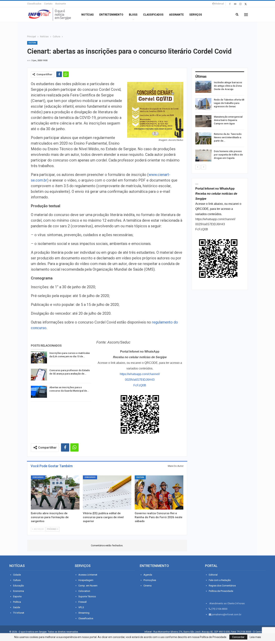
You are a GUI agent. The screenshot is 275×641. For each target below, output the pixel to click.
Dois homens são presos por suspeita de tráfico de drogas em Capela (228, 154)
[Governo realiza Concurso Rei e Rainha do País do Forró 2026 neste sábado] (159, 492)
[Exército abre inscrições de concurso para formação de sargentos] (55, 492)
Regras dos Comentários (222, 585)
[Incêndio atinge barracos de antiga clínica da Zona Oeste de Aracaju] (203, 87)
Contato (48, 3)
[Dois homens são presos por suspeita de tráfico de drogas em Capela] (203, 156)
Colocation (84, 591)
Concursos (38, 477)
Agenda (147, 574)
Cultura (32, 43)
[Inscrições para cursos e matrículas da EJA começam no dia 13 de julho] (39, 357)
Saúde (16, 607)
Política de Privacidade (221, 591)
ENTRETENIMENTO (111, 14)
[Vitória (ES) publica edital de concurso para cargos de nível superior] (107, 492)
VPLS (81, 607)
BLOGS (133, 14)
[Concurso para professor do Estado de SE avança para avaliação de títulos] (39, 375)
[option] (219, 122)
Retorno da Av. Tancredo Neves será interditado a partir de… (228, 137)
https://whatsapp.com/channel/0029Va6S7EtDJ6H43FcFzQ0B (140, 379)
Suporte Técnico (87, 596)
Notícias (87, 14)
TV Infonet (18, 612)
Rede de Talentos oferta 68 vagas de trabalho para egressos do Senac (229, 103)
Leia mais (255, 637)
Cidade (17, 574)
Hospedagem (85, 580)
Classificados (34, 3)
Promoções (149, 580)
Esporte (17, 596)
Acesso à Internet (87, 574)
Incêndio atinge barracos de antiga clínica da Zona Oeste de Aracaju (228, 86)
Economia (18, 591)
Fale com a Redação (220, 580)
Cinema (147, 585)
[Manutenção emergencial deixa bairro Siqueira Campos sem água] (203, 121)
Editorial (213, 574)
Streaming (83, 612)
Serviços (195, 14)
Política (17, 601)
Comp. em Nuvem (87, 585)
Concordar (238, 637)
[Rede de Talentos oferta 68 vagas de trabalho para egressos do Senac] (203, 104)
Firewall (82, 601)
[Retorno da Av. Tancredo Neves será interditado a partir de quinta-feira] (203, 138)
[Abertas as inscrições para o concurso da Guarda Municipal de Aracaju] (39, 392)
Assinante (60, 3)
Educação (18, 585)
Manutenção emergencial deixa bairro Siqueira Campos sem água (228, 120)
